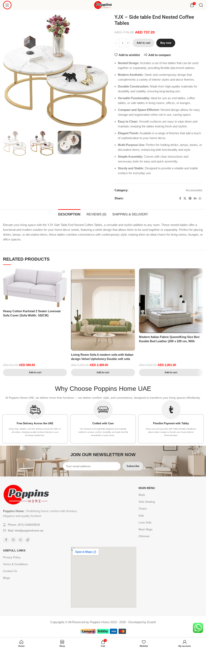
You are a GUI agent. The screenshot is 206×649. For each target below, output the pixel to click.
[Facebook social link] (180, 198)
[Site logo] (103, 4)
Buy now (165, 42)
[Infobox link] (35, 422)
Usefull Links (14, 550)
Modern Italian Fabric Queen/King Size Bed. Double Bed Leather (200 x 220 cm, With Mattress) (169, 341)
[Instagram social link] (13, 540)
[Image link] (26, 494)
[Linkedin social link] (195, 198)
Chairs (143, 508)
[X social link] (184, 198)
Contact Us (10, 571)
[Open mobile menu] (7, 5)
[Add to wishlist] (63, 272)
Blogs (6, 577)
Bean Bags (145, 529)
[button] (35, 372)
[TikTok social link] (28, 540)
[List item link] (44, 524)
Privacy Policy (12, 557)
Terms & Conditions (15, 564)
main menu (147, 488)
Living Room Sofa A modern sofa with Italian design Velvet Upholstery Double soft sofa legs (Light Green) (102, 359)
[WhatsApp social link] (200, 198)
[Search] (201, 5)
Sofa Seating (147, 501)
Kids (141, 515)
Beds (142, 494)
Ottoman (144, 536)
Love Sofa (145, 522)
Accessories (194, 190)
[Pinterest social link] (190, 198)
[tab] (69, 213)
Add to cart (143, 42)
